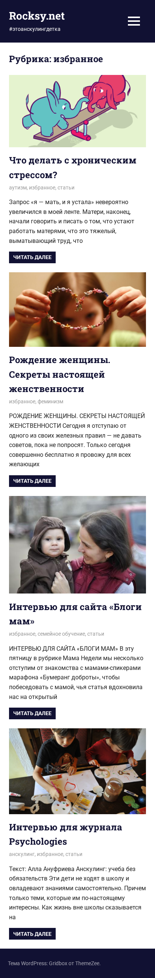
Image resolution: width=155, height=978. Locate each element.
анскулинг (22, 854)
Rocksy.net (37, 16)
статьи (66, 188)
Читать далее (32, 257)
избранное (42, 188)
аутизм (18, 188)
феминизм (50, 401)
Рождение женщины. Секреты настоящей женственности (59, 374)
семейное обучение (61, 634)
